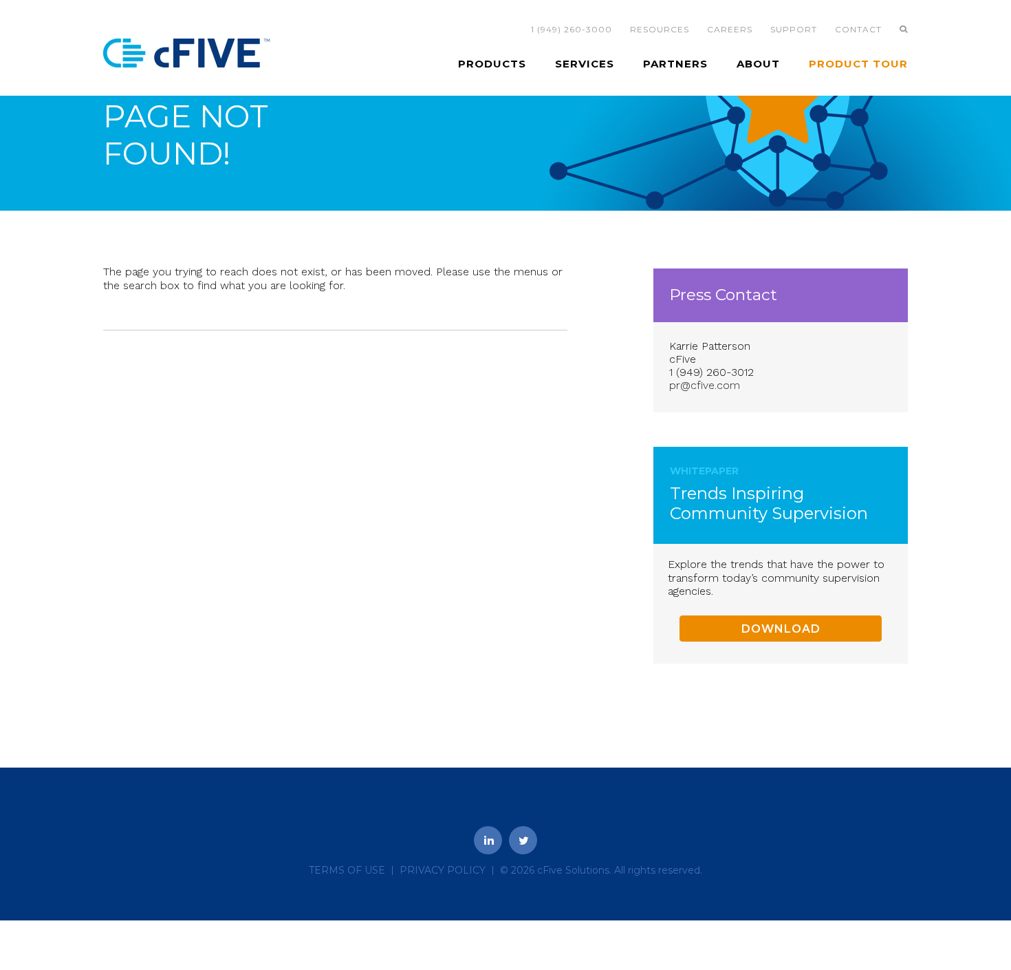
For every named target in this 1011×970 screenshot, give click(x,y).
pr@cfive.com (704, 385)
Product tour (858, 64)
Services (584, 64)
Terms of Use (347, 870)
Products (492, 64)
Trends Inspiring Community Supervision (769, 503)
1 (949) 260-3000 (571, 29)
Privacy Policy (443, 870)
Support (793, 29)
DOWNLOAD (780, 628)
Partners (675, 64)
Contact (858, 29)
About (758, 64)
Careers (729, 29)
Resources (659, 29)
